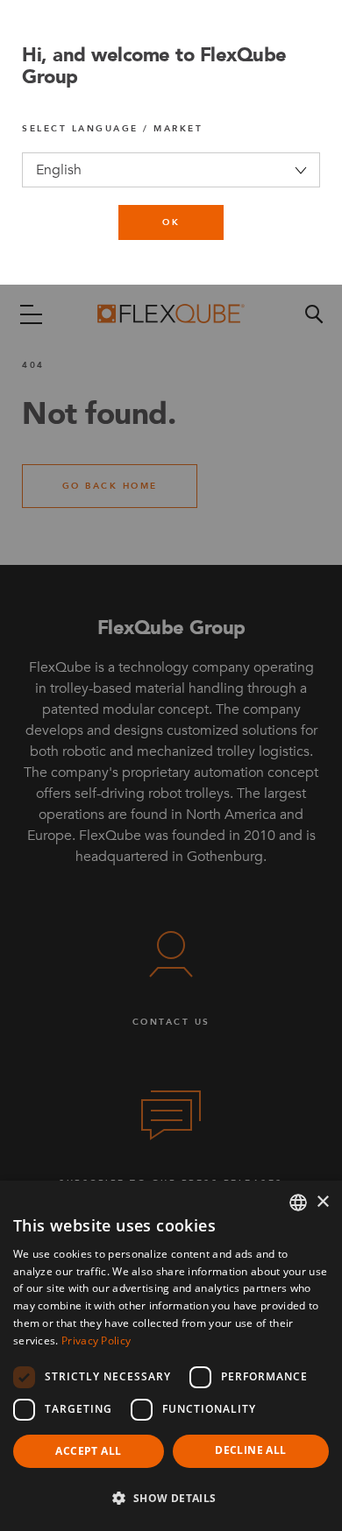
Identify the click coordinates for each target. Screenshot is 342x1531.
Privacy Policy (96, 1340)
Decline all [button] (250, 1450)
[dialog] (171, 1356)
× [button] (322, 1202)
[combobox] (298, 1202)
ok (171, 222)
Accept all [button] (88, 1450)
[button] (171, 1498)
